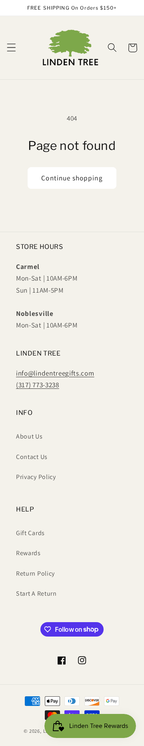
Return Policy (35, 573)
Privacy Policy (36, 477)
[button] (11, 48)
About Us (29, 436)
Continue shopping (72, 177)
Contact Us (32, 457)
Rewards (28, 553)
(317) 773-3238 (37, 384)
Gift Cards (30, 533)
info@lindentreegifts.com (55, 373)
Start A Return (36, 593)
